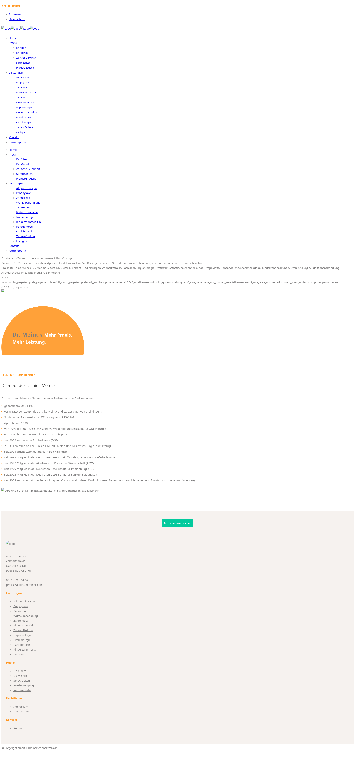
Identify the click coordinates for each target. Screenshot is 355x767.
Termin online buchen (177, 523)
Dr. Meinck (20, 676)
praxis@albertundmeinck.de (24, 585)
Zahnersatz (20, 620)
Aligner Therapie (24, 601)
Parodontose (21, 644)
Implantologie (22, 635)
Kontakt (18, 728)
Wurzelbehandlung (25, 616)
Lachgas (18, 654)
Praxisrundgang (23, 685)
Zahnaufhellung (23, 630)
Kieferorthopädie (24, 625)
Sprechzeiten (21, 680)
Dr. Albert (19, 671)
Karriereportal (22, 690)
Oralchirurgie (22, 640)
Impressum (16, 14)
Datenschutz (17, 19)
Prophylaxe (20, 606)
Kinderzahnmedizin (25, 649)
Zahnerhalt (20, 611)
